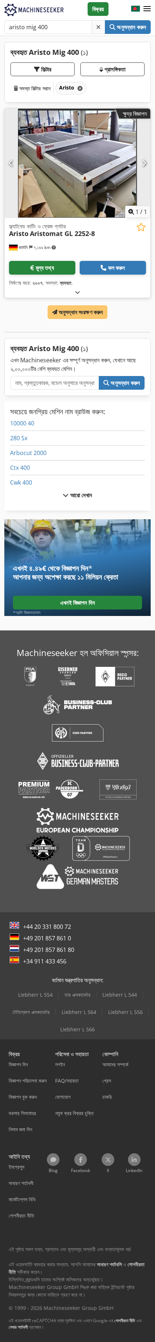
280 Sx (18, 438)
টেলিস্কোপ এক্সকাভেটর (31, 1012)
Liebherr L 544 (119, 994)
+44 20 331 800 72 (47, 927)
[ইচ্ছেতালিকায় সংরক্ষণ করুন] (141, 227)
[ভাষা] (135, 9)
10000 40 (22, 423)
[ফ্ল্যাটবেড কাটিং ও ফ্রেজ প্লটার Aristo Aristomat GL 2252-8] (77, 163)
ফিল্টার (46, 69)
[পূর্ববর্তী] (11, 163)
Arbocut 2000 (28, 453)
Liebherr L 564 (79, 1012)
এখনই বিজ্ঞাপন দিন (77, 603)
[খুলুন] (77, 292)
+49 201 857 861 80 (48, 950)
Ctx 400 (20, 468)
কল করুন (116, 268)
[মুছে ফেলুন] (98, 27)
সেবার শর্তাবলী (18, 1327)
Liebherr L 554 (35, 994)
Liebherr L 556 (125, 1012)
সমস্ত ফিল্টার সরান (34, 88)
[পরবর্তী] (144, 163)
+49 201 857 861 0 (47, 938)
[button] (147, 9)
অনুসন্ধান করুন (130, 27)
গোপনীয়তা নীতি (124, 1320)
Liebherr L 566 (77, 1029)
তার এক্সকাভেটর (77, 994)
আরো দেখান (80, 495)
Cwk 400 (21, 482)
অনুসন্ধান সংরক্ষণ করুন (80, 312)
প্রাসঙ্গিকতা (114, 69)
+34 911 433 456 (44, 961)
